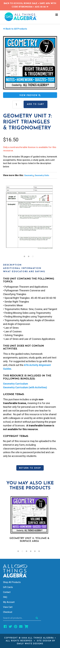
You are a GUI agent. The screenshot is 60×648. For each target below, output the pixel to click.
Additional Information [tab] (22, 268)
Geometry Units (42, 175)
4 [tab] (32, 552)
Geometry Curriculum (15, 383)
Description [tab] (12, 265)
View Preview (29, 95)
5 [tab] (36, 552)
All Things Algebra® (30, 16)
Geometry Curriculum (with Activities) (25, 387)
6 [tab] (40, 552)
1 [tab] (25, 257)
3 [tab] (34, 257)
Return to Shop (30, 468)
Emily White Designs (30, 644)
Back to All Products (16, 28)
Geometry (28, 175)
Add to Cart (35, 104)
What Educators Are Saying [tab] (24, 271)
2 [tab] (30, 257)
